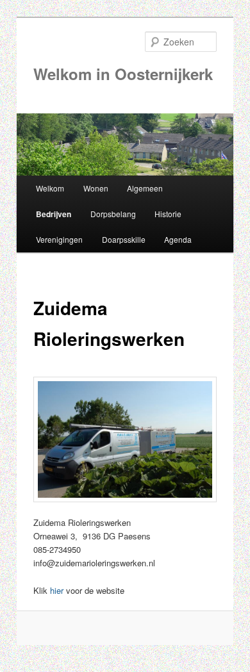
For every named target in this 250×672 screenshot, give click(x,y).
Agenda (178, 239)
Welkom (50, 188)
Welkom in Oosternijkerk (123, 74)
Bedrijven (53, 214)
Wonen (95, 188)
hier (56, 590)
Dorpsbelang (113, 213)
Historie (167, 213)
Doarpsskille (124, 239)
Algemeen (145, 188)
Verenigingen (59, 239)
